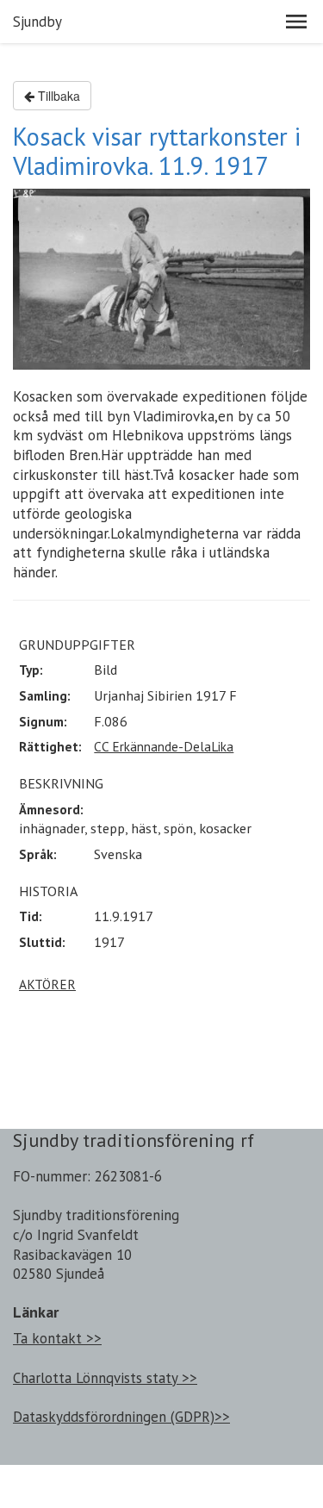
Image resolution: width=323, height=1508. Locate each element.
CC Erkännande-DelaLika (163, 746)
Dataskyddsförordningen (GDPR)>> (121, 1416)
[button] (296, 21)
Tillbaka (57, 95)
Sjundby (37, 21)
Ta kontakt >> (57, 1338)
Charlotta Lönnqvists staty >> (105, 1377)
